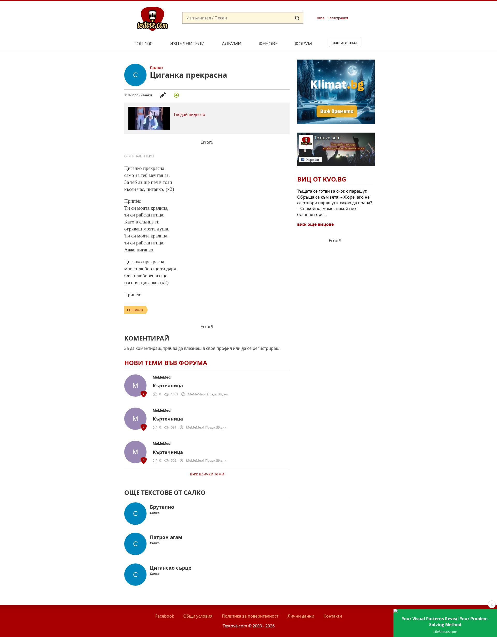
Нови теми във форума (165, 362)
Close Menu (446, 9)
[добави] (176, 95)
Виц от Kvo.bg (321, 179)
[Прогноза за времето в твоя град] (336, 123)
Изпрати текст (345, 43)
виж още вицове (315, 224)
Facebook (164, 616)
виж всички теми (207, 474)
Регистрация (337, 18)
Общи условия (198, 616)
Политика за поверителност (250, 616)
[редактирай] (163, 95)
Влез (320, 18)
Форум (303, 43)
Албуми (232, 43)
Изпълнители (187, 43)
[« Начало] (152, 18)
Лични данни (301, 616)
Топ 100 (143, 43)
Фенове (268, 43)
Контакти (333, 616)
